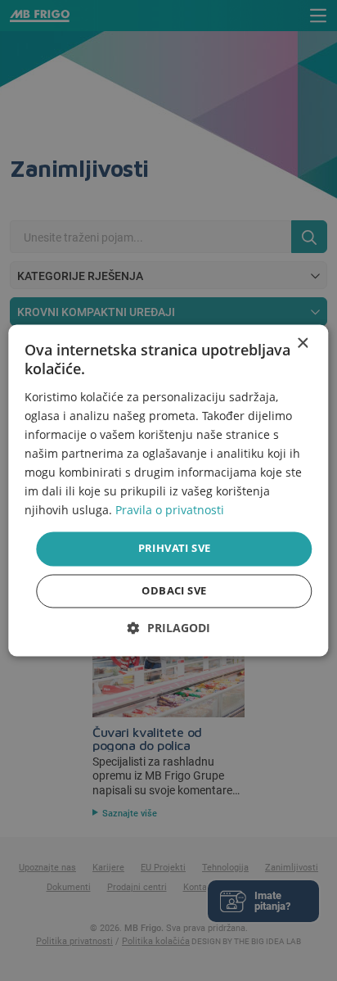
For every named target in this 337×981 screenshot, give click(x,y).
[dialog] (168, 490)
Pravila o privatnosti (169, 510)
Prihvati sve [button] (174, 548)
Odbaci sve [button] (174, 591)
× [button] (302, 343)
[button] (169, 628)
